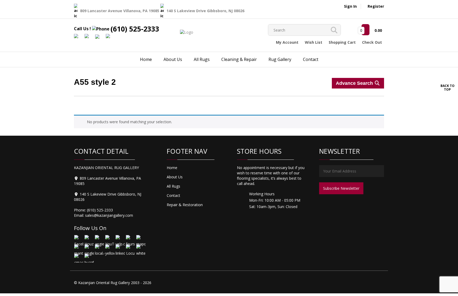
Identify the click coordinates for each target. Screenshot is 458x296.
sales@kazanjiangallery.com (109, 215)
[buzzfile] (89, 258)
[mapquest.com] (140, 239)
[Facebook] (78, 239)
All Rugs (202, 59)
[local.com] (99, 248)
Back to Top (448, 87)
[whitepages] (140, 248)
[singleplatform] (89, 248)
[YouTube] (109, 239)
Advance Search (355, 83)
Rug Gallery (279, 59)
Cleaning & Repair (239, 59)
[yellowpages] (109, 248)
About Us (173, 59)
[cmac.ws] (78, 258)
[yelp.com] (120, 239)
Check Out (372, 42)
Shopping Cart (342, 42)
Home (146, 59)
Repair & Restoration (185, 204)
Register (376, 6)
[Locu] (130, 248)
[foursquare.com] (130, 239)
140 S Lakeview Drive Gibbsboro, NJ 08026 (205, 10)
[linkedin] (120, 248)
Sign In (350, 6)
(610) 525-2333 (135, 29)
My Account (287, 42)
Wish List (313, 42)
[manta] (78, 248)
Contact (310, 59)
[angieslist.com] (99, 239)
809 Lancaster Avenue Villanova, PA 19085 (120, 10)
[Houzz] (89, 239)
